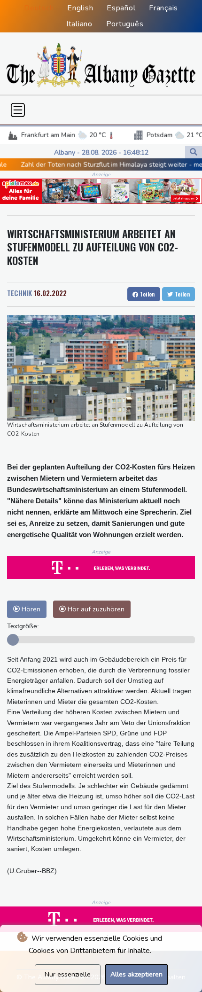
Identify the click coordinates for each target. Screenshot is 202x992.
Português (125, 24)
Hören (30, 609)
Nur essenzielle (68, 974)
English (80, 8)
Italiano (79, 24)
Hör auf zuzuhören (95, 609)
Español (121, 8)
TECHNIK (19, 293)
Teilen (146, 294)
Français (163, 8)
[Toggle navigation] (18, 110)
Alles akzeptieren (136, 974)
